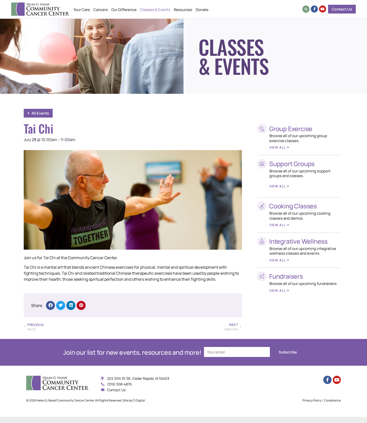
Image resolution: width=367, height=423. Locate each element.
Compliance (332, 400)
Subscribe (288, 352)
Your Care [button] (81, 9)
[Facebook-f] (314, 9)
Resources (183, 9)
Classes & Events (155, 9)
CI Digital (139, 400)
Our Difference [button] (124, 9)
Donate (202, 9)
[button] (306, 9)
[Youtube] (322, 9)
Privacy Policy (312, 400)
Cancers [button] (100, 9)
